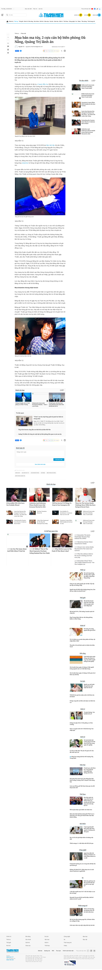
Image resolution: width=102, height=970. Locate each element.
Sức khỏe (36, 21)
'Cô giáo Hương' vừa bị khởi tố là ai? (89, 713)
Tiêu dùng (84, 21)
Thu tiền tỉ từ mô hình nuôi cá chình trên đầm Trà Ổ (82, 645)
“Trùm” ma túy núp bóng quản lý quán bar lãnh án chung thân (48, 418)
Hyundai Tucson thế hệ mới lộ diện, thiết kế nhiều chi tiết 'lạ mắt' (81, 898)
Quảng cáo (47, 950)
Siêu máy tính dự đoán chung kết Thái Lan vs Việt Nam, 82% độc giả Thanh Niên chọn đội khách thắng (82, 815)
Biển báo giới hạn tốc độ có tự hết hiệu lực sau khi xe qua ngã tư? (89, 883)
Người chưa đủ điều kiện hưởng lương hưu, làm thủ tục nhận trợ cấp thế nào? (82, 590)
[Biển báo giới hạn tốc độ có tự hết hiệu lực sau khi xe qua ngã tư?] (76, 884)
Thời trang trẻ (91, 21)
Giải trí (61, 21)
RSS (53, 950)
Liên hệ (40, 8)
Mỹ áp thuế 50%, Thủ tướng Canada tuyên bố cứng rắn (82, 612)
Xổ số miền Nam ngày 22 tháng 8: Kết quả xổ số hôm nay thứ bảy (82, 673)
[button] (8, 35)
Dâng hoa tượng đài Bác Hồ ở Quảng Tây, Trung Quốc (81, 757)
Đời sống (30, 21)
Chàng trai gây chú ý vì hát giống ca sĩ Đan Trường (81, 723)
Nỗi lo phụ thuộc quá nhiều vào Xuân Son (81, 809)
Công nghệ (72, 21)
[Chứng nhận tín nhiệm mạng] (70, 963)
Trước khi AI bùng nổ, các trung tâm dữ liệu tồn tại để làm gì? (83, 864)
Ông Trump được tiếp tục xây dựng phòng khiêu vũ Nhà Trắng (81, 618)
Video (79, 21)
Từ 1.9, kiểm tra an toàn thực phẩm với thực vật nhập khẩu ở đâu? (82, 640)
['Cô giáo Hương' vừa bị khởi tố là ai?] (76, 715)
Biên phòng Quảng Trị (20, 475)
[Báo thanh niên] (51, 15)
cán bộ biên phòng (35, 472)
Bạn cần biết (28, 8)
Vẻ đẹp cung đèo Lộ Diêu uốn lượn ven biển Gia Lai (82, 701)
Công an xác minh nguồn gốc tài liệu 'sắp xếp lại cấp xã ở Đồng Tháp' (82, 584)
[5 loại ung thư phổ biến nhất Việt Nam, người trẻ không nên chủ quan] (76, 830)
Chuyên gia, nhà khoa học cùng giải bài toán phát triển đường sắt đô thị (90, 770)
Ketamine (43, 472)
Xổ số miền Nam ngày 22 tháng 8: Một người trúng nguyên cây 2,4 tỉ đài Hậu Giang (82, 668)
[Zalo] (100, 9)
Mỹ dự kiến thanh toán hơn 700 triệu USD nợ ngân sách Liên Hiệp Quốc (89, 603)
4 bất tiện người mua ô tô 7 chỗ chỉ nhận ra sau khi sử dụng (82, 892)
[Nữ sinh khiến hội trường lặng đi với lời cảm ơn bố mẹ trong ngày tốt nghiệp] (76, 743)
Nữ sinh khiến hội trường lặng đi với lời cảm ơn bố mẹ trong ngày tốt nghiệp (89, 742)
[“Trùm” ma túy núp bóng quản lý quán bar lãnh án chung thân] (24, 421)
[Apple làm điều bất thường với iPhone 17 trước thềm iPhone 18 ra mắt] (76, 856)
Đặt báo (40, 950)
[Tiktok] (97, 9)
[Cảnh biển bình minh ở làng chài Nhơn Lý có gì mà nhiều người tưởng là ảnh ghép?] (76, 660)
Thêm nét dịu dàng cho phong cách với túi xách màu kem (89, 910)
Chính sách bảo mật (68, 950)
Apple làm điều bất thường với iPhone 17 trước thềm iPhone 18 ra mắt (89, 855)
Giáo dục (46, 21)
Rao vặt (85, 939)
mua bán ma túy (25, 472)
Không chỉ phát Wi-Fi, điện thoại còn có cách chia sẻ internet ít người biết (82, 870)
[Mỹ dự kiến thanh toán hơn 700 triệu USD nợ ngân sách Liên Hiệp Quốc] (76, 604)
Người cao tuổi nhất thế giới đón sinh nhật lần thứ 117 (89, 686)
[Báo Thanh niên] (12, 951)
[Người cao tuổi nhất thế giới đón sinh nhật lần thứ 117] (76, 688)
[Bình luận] (8, 46)
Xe (76, 21)
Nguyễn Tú (21, 46)
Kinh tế (26, 21)
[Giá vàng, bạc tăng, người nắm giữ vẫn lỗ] (76, 632)
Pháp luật (23, 33)
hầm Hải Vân (50, 145)
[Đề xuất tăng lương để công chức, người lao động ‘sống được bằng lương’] (76, 576)
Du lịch (51, 21)
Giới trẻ (41, 21)
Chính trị (11, 21)
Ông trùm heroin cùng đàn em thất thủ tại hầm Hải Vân (34, 429)
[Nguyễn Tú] (16, 46)
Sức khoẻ (28, 939)
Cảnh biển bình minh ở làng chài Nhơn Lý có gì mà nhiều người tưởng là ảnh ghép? (89, 659)
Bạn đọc (85, 936)
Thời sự (16, 21)
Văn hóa (56, 21)
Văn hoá (47, 939)
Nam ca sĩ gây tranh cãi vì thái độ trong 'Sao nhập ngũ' (81, 729)
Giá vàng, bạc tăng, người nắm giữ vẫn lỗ (89, 629)
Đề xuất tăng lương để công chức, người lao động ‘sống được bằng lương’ (89, 575)
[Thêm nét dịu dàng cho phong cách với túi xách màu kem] (76, 912)
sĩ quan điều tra (42, 84)
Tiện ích (35, 8)
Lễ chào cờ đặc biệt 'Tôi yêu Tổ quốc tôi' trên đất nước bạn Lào (82, 751)
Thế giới (21, 21)
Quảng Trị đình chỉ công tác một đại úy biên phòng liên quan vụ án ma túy (40, 434)
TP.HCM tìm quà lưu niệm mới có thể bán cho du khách (82, 695)
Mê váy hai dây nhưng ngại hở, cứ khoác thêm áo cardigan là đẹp (82, 920)
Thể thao (65, 21)
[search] (16, 15)
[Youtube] (92, 9)
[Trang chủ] (7, 21)
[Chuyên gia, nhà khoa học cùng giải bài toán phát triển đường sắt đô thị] (76, 771)
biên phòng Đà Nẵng (51, 472)
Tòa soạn (58, 950)
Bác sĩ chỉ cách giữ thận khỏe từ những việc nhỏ (81, 838)
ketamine (25, 163)
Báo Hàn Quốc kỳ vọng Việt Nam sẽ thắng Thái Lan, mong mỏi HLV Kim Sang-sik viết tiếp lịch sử (89, 801)
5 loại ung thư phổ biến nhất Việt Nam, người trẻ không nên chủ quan (89, 829)
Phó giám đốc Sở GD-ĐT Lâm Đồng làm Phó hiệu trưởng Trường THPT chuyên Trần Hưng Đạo (82, 780)
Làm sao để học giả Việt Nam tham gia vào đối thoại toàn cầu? (82, 786)
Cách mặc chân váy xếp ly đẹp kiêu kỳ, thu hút (82, 925)
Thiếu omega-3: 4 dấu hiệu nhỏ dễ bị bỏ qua (81, 843)
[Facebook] (95, 9)
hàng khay (17, 472)
